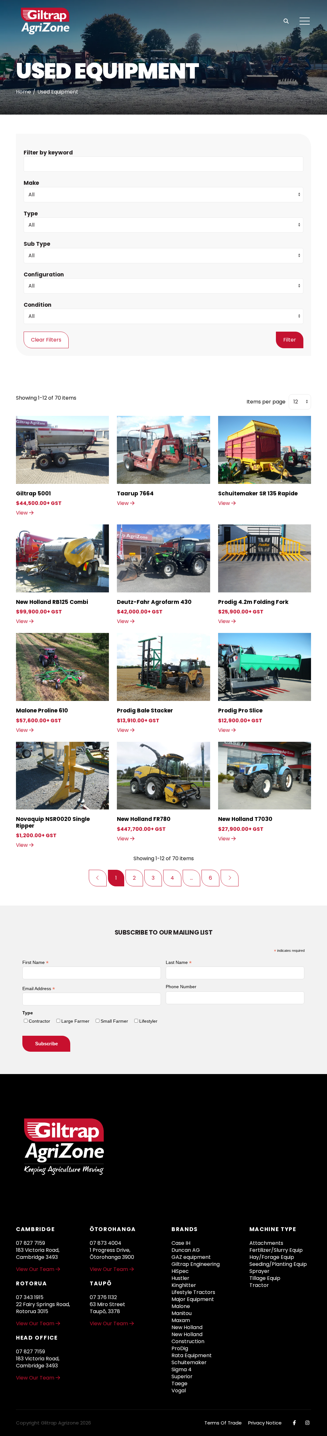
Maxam (180, 1320)
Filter (289, 339)
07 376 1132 (103, 1297)
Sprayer (259, 1271)
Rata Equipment (191, 1355)
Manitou (181, 1313)
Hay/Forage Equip (271, 1257)
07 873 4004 (105, 1243)
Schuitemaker (189, 1362)
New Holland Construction (187, 1338)
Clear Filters (46, 339)
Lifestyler (148, 1021)
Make (31, 183)
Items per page (266, 401)
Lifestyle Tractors (193, 1292)
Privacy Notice (265, 1422)
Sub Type (37, 244)
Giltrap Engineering (195, 1264)
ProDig (179, 1348)
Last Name (179, 962)
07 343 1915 (29, 1297)
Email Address (38, 989)
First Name (35, 962)
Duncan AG (185, 1250)
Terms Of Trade (223, 1422)
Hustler (180, 1278)
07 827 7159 (30, 1243)
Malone (180, 1306)
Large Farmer (75, 1021)
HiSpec (180, 1271)
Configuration (44, 274)
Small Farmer (114, 1021)
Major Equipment (192, 1299)
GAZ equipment (191, 1257)
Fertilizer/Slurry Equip (276, 1250)
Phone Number (181, 986)
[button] (304, 21)
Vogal (178, 1390)
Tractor (259, 1285)
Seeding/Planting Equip (278, 1264)
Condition (37, 305)
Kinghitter (183, 1285)
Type (31, 213)
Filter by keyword (48, 152)
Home (23, 91)
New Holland (186, 1327)
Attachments (266, 1243)
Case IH (180, 1243)
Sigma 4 (181, 1369)
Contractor (39, 1021)
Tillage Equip (264, 1278)
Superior (182, 1376)
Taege (179, 1383)
